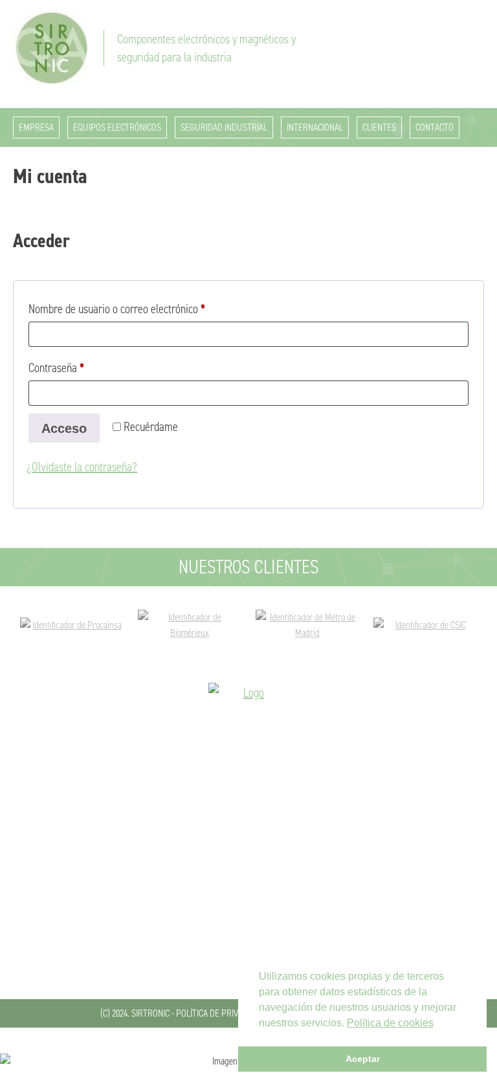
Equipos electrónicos (117, 127)
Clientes (379, 127)
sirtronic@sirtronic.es (248, 944)
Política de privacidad (220, 1013)
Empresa (36, 127)
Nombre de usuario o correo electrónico (140, 308)
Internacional (315, 127)
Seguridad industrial (224, 127)
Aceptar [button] (363, 1059)
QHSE (248, 880)
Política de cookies (390, 1022)
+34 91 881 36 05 (248, 924)
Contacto (434, 127)
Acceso (64, 428)
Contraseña (79, 367)
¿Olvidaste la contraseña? (82, 466)
